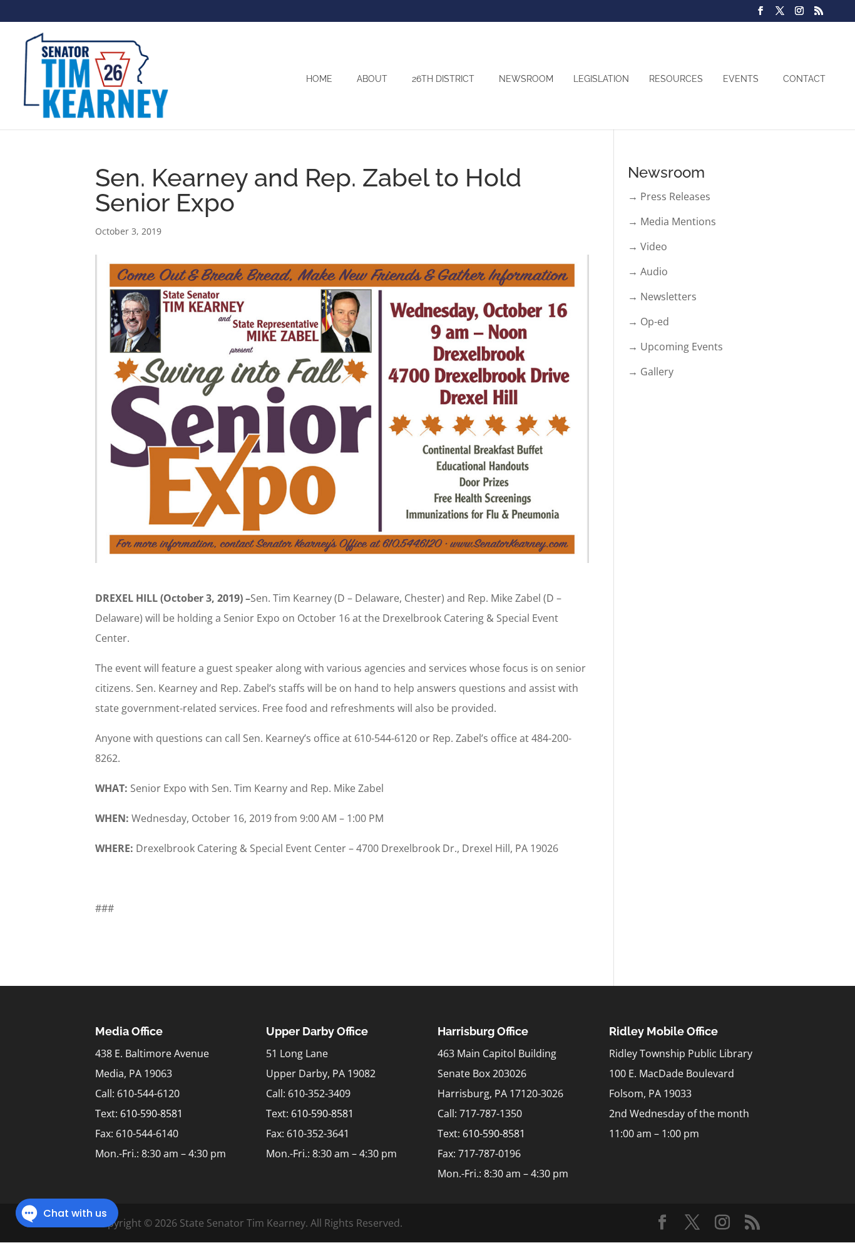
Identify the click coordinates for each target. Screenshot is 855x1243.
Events (741, 79)
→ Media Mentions (672, 221)
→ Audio (648, 271)
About (372, 79)
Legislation (601, 79)
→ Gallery (650, 371)
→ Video (647, 246)
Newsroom (526, 79)
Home (319, 79)
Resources (676, 79)
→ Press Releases (669, 196)
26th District (443, 79)
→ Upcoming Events (675, 346)
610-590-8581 (151, 1113)
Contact (804, 79)
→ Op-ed (648, 321)
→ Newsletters (662, 296)
